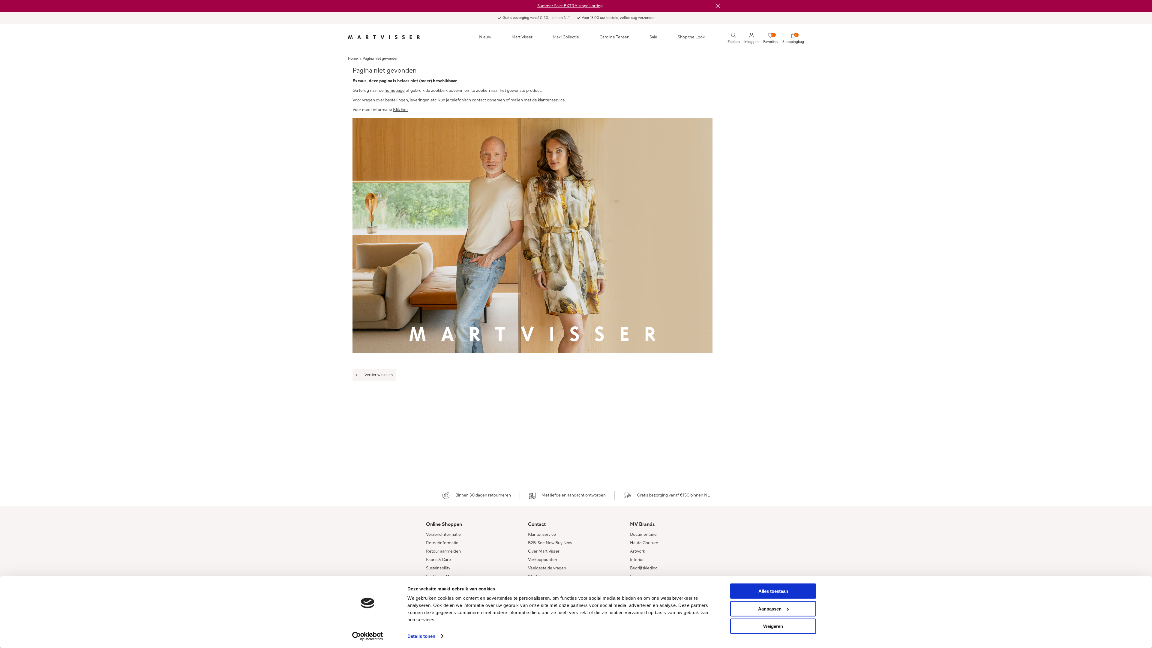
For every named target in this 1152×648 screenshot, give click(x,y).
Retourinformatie (442, 543)
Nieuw (485, 37)
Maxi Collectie (566, 37)
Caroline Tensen (614, 37)
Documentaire (643, 534)
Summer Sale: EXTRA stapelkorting (570, 6)
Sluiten (718, 6)
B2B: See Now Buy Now (550, 543)
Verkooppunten (542, 559)
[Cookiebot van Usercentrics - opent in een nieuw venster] (367, 636)
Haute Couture (644, 543)
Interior (637, 559)
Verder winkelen (378, 375)
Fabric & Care (438, 559)
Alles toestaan (773, 591)
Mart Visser (522, 37)
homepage (395, 90)
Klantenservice (542, 534)
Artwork (637, 551)
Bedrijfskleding (644, 568)
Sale (653, 37)
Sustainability (438, 568)
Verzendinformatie (443, 534)
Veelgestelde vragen (547, 568)
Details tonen (421, 636)
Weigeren (773, 626)
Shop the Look (691, 37)
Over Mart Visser (544, 551)
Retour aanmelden (443, 551)
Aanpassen (770, 608)
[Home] (384, 37)
